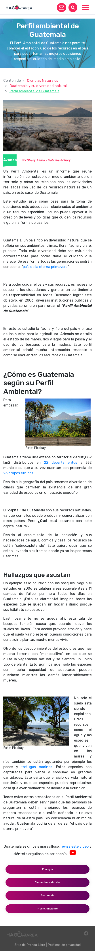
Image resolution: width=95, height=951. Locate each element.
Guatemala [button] (47, 895)
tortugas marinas (36, 767)
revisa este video (75, 846)
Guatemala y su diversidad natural (38, 86)
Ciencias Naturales (42, 80)
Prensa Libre (36, 945)
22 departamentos (60, 462)
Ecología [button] (47, 869)
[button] (61, 7)
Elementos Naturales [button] (47, 882)
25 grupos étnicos (18, 473)
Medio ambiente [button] (48, 908)
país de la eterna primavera (45, 267)
